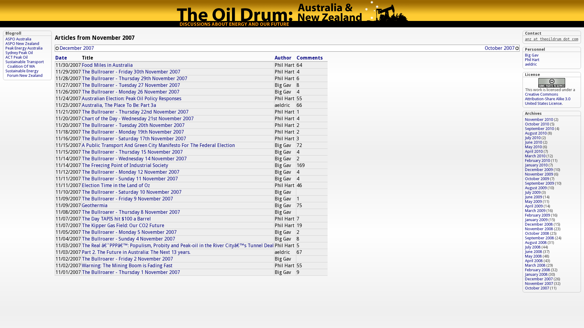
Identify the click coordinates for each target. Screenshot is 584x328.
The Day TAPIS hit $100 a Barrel (116, 219)
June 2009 (533, 197)
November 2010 (539, 119)
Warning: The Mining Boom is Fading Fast (127, 265)
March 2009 (535, 210)
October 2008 (537, 233)
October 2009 (537, 178)
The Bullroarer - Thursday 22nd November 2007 (135, 112)
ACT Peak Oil (16, 57)
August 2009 (536, 188)
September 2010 (539, 128)
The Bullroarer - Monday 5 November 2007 (129, 232)
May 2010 (533, 147)
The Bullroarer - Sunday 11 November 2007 (130, 179)
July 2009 (533, 192)
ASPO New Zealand (22, 43)
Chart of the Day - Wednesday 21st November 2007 (138, 118)
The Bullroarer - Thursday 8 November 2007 (131, 212)
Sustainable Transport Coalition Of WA (24, 64)
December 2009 (539, 169)
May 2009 (533, 201)
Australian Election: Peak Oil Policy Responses (131, 98)
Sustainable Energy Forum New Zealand (24, 73)
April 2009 (534, 206)
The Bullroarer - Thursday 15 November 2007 (132, 152)
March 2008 (535, 265)
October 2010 (537, 124)
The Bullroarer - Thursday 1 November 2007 (131, 272)
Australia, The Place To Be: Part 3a (119, 105)
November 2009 (539, 174)
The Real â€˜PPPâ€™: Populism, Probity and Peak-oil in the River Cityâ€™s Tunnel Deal (178, 245)
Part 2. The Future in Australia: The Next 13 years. (136, 252)
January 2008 (536, 274)
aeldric (531, 64)
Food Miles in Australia (107, 65)
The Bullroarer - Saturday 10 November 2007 (132, 192)
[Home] (292, 26)
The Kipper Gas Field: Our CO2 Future (123, 225)
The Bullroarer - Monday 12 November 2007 (130, 172)
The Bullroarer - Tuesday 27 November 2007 (131, 85)
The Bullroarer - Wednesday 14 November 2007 (134, 159)
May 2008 (533, 256)
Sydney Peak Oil (19, 52)
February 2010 (537, 160)
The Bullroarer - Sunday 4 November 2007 (128, 239)
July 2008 (533, 247)
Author (283, 58)
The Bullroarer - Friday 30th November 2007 (131, 72)
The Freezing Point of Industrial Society (125, 165)
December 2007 (77, 48)
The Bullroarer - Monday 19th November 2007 (133, 132)
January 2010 (536, 165)
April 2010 (534, 151)
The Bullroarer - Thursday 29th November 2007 (134, 78)
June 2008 (533, 251)
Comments (310, 58)
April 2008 (534, 260)
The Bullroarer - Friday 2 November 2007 (127, 259)
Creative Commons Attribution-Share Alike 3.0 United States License (547, 99)
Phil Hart (532, 59)
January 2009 (536, 219)
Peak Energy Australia (24, 48)
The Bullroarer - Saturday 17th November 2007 (134, 139)
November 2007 (539, 283)
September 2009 (539, 183)
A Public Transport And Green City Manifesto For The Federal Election (158, 145)
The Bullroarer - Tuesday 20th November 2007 (133, 125)
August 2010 (536, 133)
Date (61, 58)
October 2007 (500, 48)
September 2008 (539, 238)
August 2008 (536, 242)
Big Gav (531, 55)
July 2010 (533, 137)
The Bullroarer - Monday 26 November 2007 (130, 92)
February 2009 (537, 215)
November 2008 (539, 229)
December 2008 (539, 224)
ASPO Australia (18, 39)
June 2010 (533, 142)
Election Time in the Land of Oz (116, 185)
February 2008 (537, 270)
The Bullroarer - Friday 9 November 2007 (127, 199)
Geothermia (94, 205)
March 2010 (535, 156)
